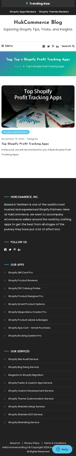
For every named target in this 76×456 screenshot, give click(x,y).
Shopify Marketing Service (23, 422)
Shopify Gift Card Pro (20, 272)
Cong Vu (32, 139)
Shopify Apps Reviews (23, 11)
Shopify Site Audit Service (23, 359)
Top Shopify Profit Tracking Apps (25, 143)
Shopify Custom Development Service (31, 390)
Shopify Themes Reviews (54, 11)
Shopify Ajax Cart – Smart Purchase (29, 328)
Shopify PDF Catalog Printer (24, 288)
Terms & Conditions (55, 443)
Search (66, 46)
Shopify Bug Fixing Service (23, 367)
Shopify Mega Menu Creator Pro (27, 312)
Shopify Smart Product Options (26, 304)
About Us (15, 443)
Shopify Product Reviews (23, 280)
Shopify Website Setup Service (26, 406)
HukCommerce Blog (38, 22)
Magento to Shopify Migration (25, 375)
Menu (9, 46)
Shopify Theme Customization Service (31, 398)
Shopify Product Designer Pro (25, 296)
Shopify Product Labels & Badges (28, 320)
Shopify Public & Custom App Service (30, 383)
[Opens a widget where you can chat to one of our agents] (62, 449)
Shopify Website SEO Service (25, 414)
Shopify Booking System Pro (25, 335)
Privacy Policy (31, 443)
